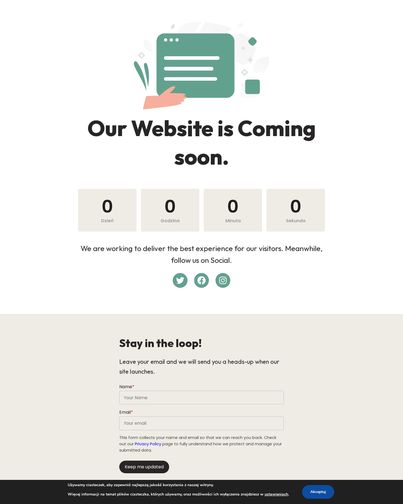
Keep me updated (144, 467)
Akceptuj (318, 491)
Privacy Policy (148, 444)
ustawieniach (276, 494)
